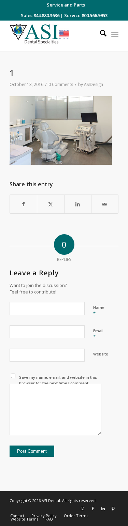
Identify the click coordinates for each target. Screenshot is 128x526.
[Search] (99, 34)
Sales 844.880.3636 (40, 15)
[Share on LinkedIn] (78, 204)
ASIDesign (93, 84)
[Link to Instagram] (82, 508)
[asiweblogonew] (53, 36)
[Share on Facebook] (23, 204)
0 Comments (60, 84)
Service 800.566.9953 (86, 15)
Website (100, 353)
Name (98, 310)
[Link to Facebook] (93, 508)
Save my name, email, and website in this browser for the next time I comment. (58, 380)
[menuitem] (65, 5)
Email (98, 334)
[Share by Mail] (104, 204)
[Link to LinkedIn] (103, 508)
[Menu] (114, 34)
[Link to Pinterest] (113, 508)
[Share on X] (50, 204)
